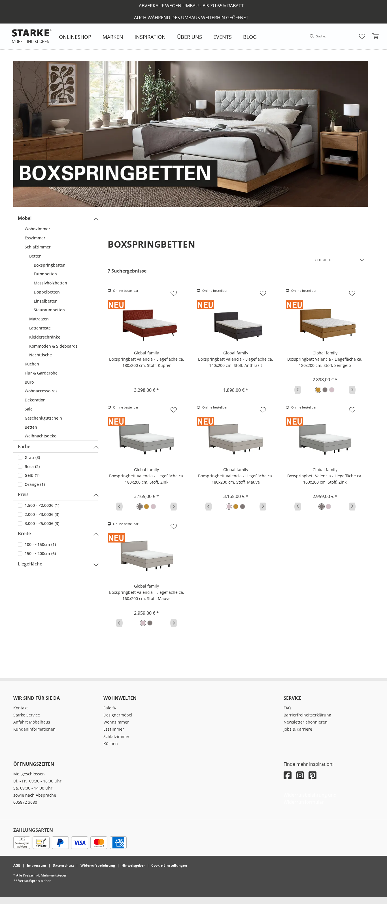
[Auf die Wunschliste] (173, 293)
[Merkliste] (362, 36)
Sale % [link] (109, 708)
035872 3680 (25, 802)
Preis (23, 494)
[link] (75, 36)
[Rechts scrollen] (352, 389)
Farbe (24, 446)
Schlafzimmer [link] (116, 736)
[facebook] (288, 775)
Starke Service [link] (26, 715)
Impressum (36, 865)
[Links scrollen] (297, 389)
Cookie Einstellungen (169, 865)
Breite (24, 533)
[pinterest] (312, 775)
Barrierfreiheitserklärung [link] (307, 715)
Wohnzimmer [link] (116, 722)
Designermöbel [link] (117, 715)
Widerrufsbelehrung (97, 865)
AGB (16, 865)
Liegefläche (30, 564)
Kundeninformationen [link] (34, 729)
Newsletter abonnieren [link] (306, 722)
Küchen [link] (110, 743)
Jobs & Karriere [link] (298, 729)
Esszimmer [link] (113, 729)
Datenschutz (63, 865)
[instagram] (300, 775)
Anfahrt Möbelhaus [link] (31, 722)
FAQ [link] (287, 708)
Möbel (24, 218)
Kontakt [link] (20, 708)
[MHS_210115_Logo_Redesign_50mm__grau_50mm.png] (31, 36)
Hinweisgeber (133, 865)
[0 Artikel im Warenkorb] (375, 36)
